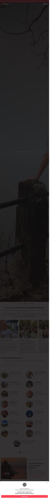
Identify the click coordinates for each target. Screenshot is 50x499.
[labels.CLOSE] (47, 483)
